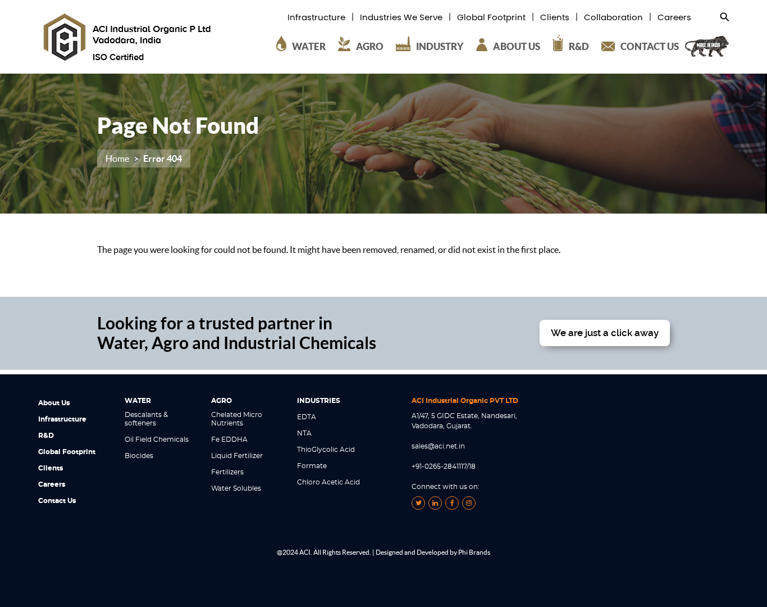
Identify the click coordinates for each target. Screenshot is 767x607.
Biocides (139, 455)
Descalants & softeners (146, 419)
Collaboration (613, 18)
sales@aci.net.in (438, 446)
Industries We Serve (401, 18)
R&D (46, 435)
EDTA (306, 417)
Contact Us (57, 500)
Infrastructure (316, 18)
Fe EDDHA (229, 439)
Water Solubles (236, 488)
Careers (674, 18)
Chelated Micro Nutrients (236, 419)
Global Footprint (491, 18)
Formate (312, 466)
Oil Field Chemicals (157, 439)
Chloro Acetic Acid (328, 482)
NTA (304, 433)
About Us (54, 403)
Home (117, 158)
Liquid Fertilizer (237, 455)
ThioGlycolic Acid (326, 449)
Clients (554, 18)
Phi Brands (474, 552)
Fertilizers (227, 472)
